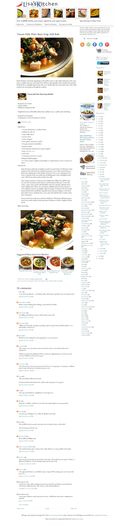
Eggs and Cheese (85, 243)
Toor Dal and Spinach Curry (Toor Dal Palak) (104, 180)
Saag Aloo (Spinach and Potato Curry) (107, 97)
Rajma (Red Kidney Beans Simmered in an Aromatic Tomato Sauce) (87, 139)
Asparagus (83, 194)
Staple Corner (84, 321)
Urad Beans (84, 331)
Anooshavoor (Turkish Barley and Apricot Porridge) (107, 82)
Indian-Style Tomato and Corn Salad (104, 208)
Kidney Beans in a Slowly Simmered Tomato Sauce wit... (104, 196)
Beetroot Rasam (103, 219)
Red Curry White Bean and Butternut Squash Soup (39, 272)
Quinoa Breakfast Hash (105, 205)
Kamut (83, 266)
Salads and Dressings (86, 307)
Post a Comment (23, 505)
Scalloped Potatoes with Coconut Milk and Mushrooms (105, 223)
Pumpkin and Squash (86, 301)
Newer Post (20, 508)
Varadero (21, 457)
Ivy (19, 390)
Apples (83, 188)
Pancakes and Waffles (86, 290)
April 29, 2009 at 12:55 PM (26, 395)
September (102, 165)
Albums (83, 184)
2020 (99, 130)
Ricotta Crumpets (103, 193)
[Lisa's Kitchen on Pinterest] (107, 46)
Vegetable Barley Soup (25, 271)
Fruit (82, 249)
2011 (99, 151)
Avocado (83, 196)
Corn (82, 232)
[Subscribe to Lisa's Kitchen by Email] (88, 46)
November (102, 160)
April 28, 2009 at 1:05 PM (26, 297)
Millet (82, 278)
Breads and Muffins (86, 216)
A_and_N (21, 346)
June (101, 172)
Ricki (19, 422)
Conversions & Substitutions (34, 24)
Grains (83, 251)
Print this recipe (26, 122)
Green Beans (84, 255)
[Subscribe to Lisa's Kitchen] (82, 46)
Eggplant (83, 241)
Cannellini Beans (85, 224)
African (83, 182)
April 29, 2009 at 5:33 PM (26, 430)
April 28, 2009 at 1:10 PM (26, 307)
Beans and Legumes (29, 281)
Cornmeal (83, 234)
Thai (82, 325)
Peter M (20, 411)
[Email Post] (46, 279)
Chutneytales (22, 313)
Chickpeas (83, 230)
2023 (99, 123)
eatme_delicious (22, 302)
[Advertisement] (85, 74)
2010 (99, 154)
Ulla (19, 401)
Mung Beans (84, 282)
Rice (82, 305)
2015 (99, 142)
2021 (99, 128)
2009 (99, 156)
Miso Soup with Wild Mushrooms (104, 227)
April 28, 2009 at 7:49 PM (26, 358)
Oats (82, 288)
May (101, 174)
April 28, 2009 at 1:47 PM (26, 330)
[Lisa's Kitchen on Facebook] (95, 46)
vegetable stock (30, 151)
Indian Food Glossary (51, 24)
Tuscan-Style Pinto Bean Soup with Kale (103, 185)
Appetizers (84, 186)
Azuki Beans (84, 198)
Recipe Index (20, 24)
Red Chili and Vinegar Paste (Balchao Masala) (105, 231)
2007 (99, 258)
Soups (46, 281)
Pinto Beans (42, 281)
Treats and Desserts (86, 327)
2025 (99, 119)
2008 (99, 256)
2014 (99, 144)
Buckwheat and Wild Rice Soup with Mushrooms (67, 272)
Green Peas (84, 257)
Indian (83, 259)
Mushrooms (84, 284)
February (102, 251)
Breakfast (83, 218)
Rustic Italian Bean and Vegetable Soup (53, 271)
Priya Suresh (21, 436)
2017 (99, 137)
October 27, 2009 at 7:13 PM (27, 464)
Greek (83, 253)
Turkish (83, 329)
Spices (82, 313)
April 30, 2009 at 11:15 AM (26, 451)
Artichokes (84, 190)
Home (47, 508)
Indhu (20, 292)
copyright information (100, 515)
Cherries (83, 228)
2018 (99, 135)
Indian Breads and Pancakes (85, 261)
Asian (82, 192)
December (102, 158)
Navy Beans (84, 286)
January (102, 253)
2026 (99, 116)
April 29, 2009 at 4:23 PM (26, 416)
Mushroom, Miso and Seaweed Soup (104, 189)
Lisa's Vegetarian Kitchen (56, 515)
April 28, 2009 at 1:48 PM (26, 340)
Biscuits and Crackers (86, 210)
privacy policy (79, 519)
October (102, 163)
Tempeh (83, 323)
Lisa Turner (26, 279)
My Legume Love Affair (65, 24)
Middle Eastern (85, 276)
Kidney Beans (84, 268)
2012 (99, 149)
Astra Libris (21, 323)
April (101, 176)
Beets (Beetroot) (85, 204)
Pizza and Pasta (85, 297)
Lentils (83, 270)
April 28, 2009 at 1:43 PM (26, 317)
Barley (83, 200)
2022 (99, 126)
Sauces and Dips (85, 309)
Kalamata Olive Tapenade (103, 212)
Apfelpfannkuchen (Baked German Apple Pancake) (107, 106)
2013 (99, 147)
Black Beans (84, 212)
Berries (83, 206)
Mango (83, 272)
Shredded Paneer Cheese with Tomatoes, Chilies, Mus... (104, 244)
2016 (99, 140)
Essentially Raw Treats (86, 245)
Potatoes (83, 299)
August (101, 167)
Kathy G (20, 469)
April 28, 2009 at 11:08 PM (26, 371)
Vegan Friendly (53, 281)
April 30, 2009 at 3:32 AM (26, 441)
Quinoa (83, 303)
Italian (36, 281)
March (101, 248)
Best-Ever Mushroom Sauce (106, 90)
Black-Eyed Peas (85, 214)
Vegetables (60, 281)
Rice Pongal (102, 239)
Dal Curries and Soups (86, 236)
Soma (20, 376)
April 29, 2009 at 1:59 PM (26, 406)
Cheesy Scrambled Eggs (103, 236)
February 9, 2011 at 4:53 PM (27, 476)
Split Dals (83, 317)
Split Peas (83, 319)
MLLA (83, 280)
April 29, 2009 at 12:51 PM (26, 385)
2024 (99, 121)
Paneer (83, 292)
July (101, 169)
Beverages (84, 208)
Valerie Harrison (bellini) (25, 447)
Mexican (83, 274)
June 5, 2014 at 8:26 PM (25, 501)
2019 (99, 133)
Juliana (20, 336)
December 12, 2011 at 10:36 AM (28, 488)
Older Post (74, 508)
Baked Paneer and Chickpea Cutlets (107, 73)
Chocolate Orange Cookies (103, 215)
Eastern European (85, 239)
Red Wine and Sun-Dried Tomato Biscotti (104, 201)
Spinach (83, 315)
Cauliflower (84, 226)
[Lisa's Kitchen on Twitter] (101, 46)
